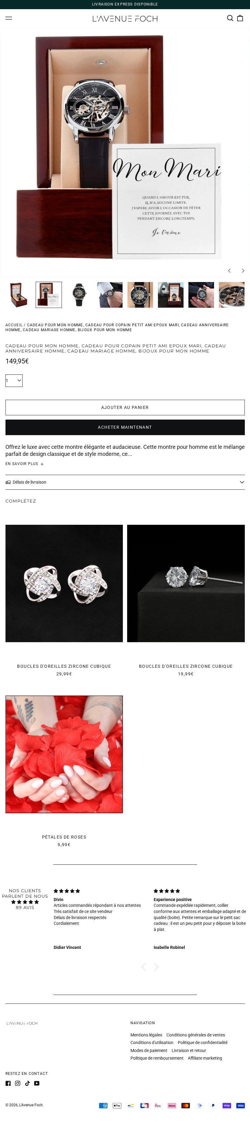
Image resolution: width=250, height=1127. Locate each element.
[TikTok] (27, 1083)
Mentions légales (146, 1034)
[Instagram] (17, 1083)
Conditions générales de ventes (195, 1034)
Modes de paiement (148, 1050)
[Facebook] (8, 1083)
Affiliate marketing (205, 1058)
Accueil (14, 325)
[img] (25, 902)
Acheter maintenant (125, 427)
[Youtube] (37, 1083)
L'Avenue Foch (31, 1105)
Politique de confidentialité (202, 1042)
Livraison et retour (189, 1050)
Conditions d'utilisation (151, 1042)
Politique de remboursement (157, 1058)
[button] (230, 18)
